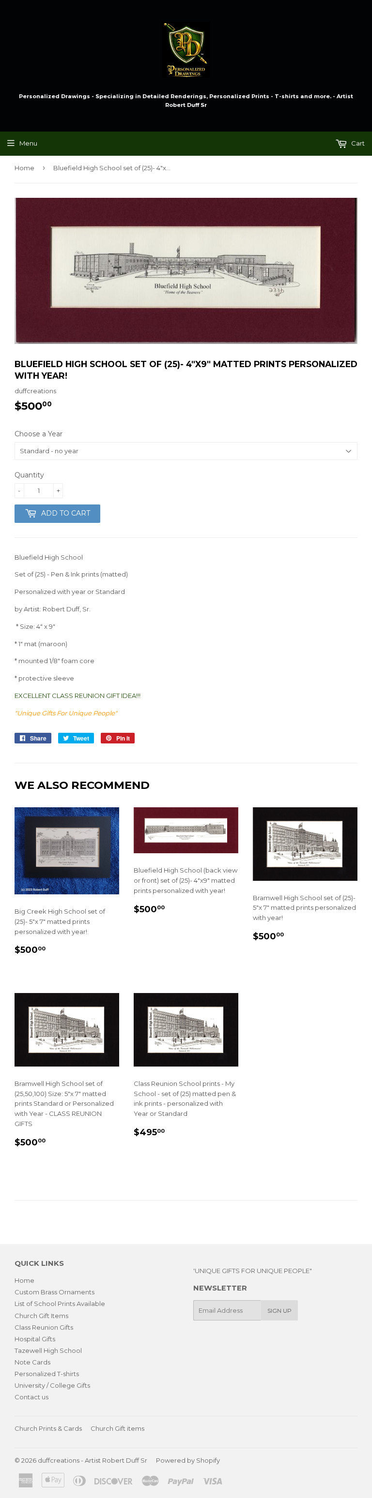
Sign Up (279, 1310)
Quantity (29, 475)
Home (24, 168)
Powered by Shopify (188, 1460)
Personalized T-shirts (47, 1374)
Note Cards (32, 1362)
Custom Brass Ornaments (54, 1292)
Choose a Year (38, 434)
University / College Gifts (52, 1385)
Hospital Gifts (35, 1339)
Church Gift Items (41, 1316)
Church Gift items (117, 1428)
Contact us (31, 1397)
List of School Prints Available (60, 1303)
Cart (357, 143)
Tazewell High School (48, 1350)
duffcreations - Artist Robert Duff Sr (92, 1460)
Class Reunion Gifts (44, 1327)
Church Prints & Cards (48, 1428)
